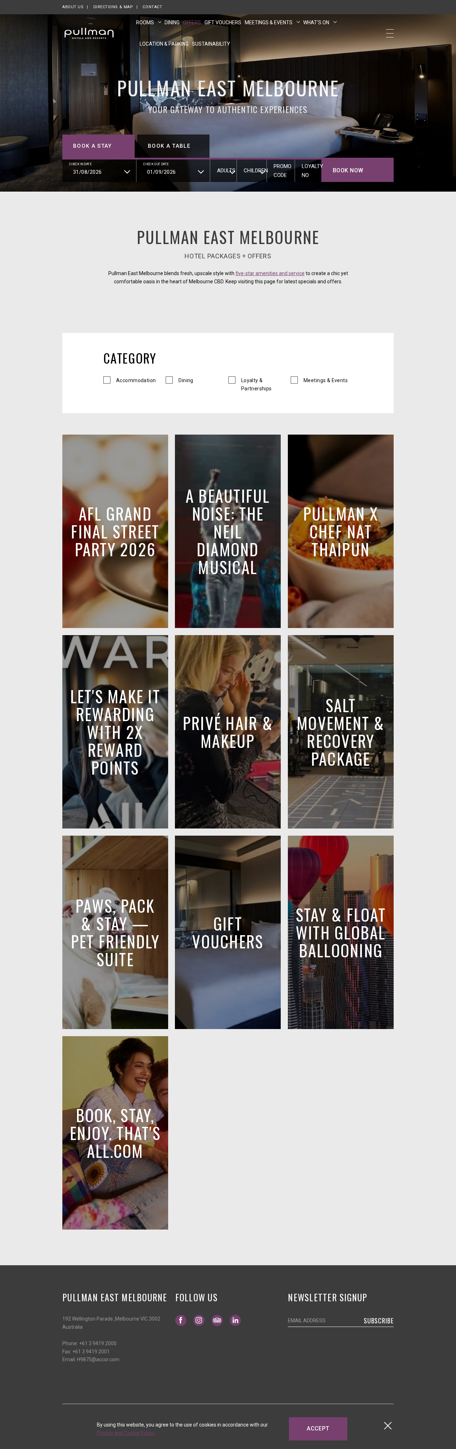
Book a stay (92, 146)
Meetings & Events (269, 22)
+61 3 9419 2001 (91, 1351)
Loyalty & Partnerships (256, 384)
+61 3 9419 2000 (97, 1343)
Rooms (145, 22)
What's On (316, 22)
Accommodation (136, 380)
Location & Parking (164, 44)
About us (72, 7)
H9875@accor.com (98, 1359)
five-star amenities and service (270, 273)
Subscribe (379, 1320)
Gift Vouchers (222, 22)
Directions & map (113, 7)
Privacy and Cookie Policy (126, 1433)
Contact (152, 7)
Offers (192, 22)
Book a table (169, 146)
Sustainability (211, 44)
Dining (172, 22)
